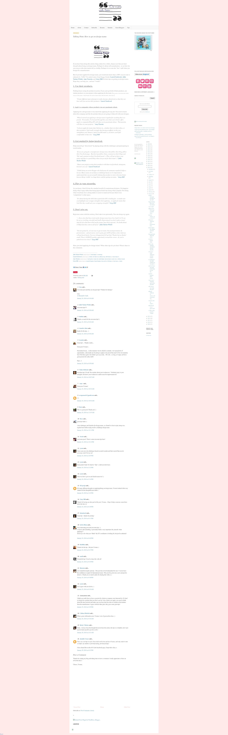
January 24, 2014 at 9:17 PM (85, 550)
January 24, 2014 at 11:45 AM (85, 412)
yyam (81, 448)
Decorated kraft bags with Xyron (152, 236)
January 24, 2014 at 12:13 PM (85, 442)
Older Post (127, 707)
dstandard (83, 513)
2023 (149, 149)
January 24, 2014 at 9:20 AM (85, 310)
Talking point (80, 277)
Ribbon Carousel (121, 259)
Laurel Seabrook (116, 77)
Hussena (82, 568)
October (150, 174)
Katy (80, 407)
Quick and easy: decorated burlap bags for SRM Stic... (152, 268)
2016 (149, 163)
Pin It (1, 734)
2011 (149, 320)
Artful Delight (93, 254)
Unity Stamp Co (116, 256)
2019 (149, 157)
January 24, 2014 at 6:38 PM (85, 507)
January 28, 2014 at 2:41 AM (85, 632)
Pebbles (91, 256)
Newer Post (77, 707)
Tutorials (110, 27)
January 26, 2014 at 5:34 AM (85, 619)
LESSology (100, 254)
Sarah (81, 436)
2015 (149, 165)
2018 (149, 159)
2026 (149, 144)
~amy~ (81, 383)
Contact (86, 27)
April (150, 187)
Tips (128, 27)
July (150, 182)
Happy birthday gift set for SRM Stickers (152, 203)
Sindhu (81, 316)
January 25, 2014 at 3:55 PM (85, 607)
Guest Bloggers (119, 27)
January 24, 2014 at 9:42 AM (85, 322)
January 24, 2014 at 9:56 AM (85, 334)
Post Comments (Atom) (87, 710)
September (151, 176)
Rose (81, 419)
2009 (149, 324)
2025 (149, 146)
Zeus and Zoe (104, 261)
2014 (149, 167)
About (79, 27)
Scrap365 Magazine (90, 261)
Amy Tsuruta (88, 79)
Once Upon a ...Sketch (117, 261)
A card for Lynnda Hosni (151, 240)
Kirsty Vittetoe (84, 625)
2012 (149, 318)
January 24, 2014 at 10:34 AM (85, 389)
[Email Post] (92, 275)
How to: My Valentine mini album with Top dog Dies (152, 246)
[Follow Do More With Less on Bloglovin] (142, 75)
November (151, 171)
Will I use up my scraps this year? (151, 288)
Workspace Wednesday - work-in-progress (143, 134)
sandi (81, 556)
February (151, 191)
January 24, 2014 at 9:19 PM (85, 562)
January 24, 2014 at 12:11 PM (85, 430)
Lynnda (81, 340)
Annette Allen (83, 328)
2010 (149, 322)
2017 (149, 161)
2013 (149, 316)
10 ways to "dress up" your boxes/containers (152, 222)
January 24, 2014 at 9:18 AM (85, 298)
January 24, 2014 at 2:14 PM (85, 479)
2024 (149, 148)
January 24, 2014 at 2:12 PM (85, 467)
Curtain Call (95, 259)
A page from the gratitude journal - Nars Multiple (144, 129)
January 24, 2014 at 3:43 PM (85, 493)
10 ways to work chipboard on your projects (151, 254)
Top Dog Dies (90, 259)
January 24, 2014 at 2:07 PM (85, 456)
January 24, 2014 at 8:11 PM (85, 518)
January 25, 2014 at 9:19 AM (85, 589)
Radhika (82, 545)
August (150, 180)
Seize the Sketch (108, 259)
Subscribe (94, 27)
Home (72, 27)
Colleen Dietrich (85, 613)
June (150, 183)
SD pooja (82, 486)
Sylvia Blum (83, 525)
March (150, 189)
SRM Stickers (108, 256)
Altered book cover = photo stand (152, 307)
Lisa (80, 287)
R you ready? (151, 206)
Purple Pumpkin (97, 261)
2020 (149, 155)
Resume (102, 27)
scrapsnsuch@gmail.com (86, 395)
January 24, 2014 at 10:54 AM (85, 401)
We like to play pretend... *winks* (152, 312)
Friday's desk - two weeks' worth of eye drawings (144, 127)
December (151, 169)
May (150, 185)
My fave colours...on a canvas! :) (152, 216)
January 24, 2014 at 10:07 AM (85, 377)
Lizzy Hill (99, 79)
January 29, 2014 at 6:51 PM (85, 650)
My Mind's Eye (96, 256)
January (150, 193)
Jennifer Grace (84, 639)
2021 (149, 153)
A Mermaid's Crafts (82, 296)
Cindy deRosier (84, 370)
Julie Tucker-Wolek (106, 224)
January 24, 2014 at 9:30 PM (85, 577)
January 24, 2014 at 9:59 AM (85, 363)
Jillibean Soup (102, 256)
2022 (149, 151)
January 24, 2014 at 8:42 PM (85, 538)
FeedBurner (147, 111)
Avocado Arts (113, 259)
